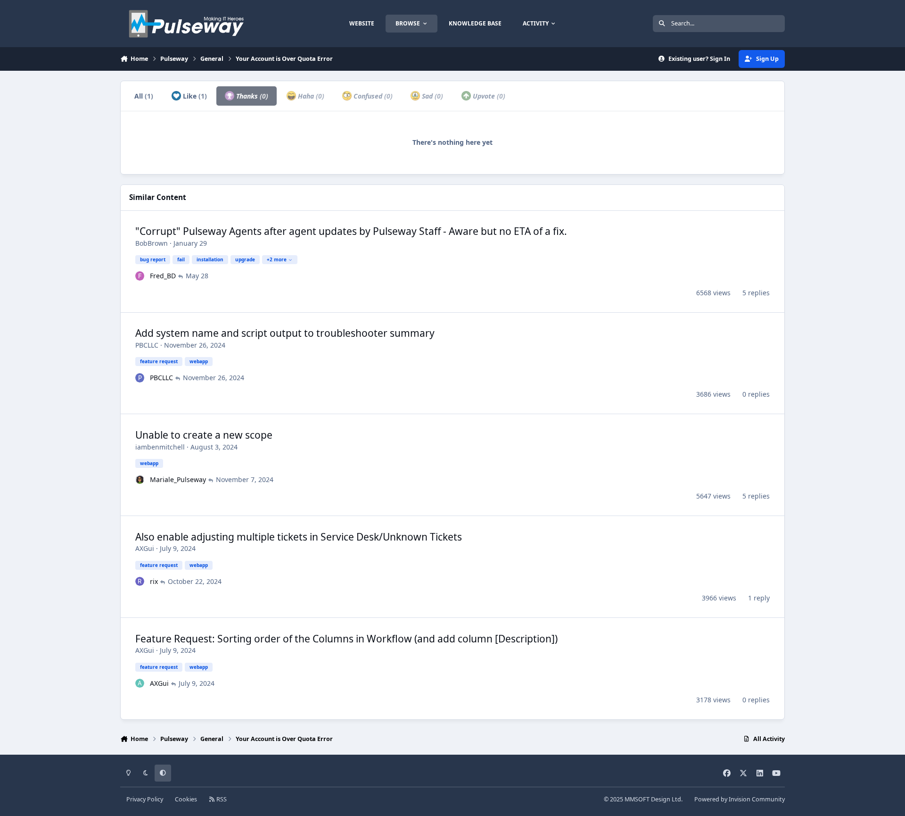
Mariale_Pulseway (178, 479)
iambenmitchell (160, 446)
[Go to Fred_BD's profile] (140, 276)
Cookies (186, 799)
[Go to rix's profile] (140, 581)
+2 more (277, 259)
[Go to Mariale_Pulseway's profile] (140, 479)
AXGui (144, 548)
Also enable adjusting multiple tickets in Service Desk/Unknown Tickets (298, 536)
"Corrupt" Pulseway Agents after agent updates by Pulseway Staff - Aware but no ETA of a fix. (351, 231)
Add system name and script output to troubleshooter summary (285, 333)
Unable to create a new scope (203, 434)
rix (154, 581)
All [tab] (143, 96)
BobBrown (151, 243)
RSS (221, 799)
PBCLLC (146, 345)
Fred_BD (163, 275)
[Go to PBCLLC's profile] (140, 378)
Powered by (739, 799)
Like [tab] (194, 96)
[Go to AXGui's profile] (140, 683)
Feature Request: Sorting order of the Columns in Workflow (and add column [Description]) (346, 638)
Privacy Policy (144, 799)
